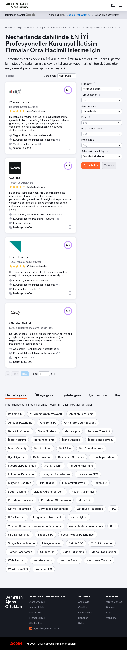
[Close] (116, 285)
